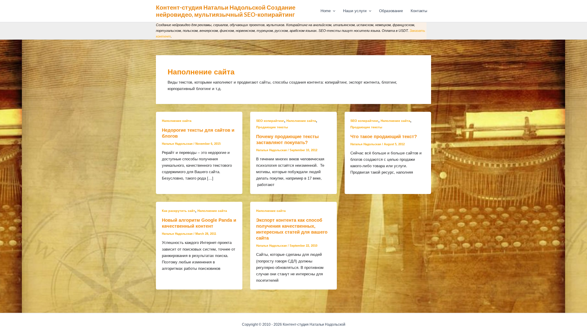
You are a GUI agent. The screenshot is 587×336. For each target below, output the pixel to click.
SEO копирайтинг (270, 121)
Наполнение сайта (176, 121)
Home (326, 11)
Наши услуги (355, 11)
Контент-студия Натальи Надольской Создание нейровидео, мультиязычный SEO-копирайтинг (225, 11)
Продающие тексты (272, 127)
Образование (391, 11)
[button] (333, 11)
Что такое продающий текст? (383, 136)
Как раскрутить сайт (178, 211)
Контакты (419, 11)
